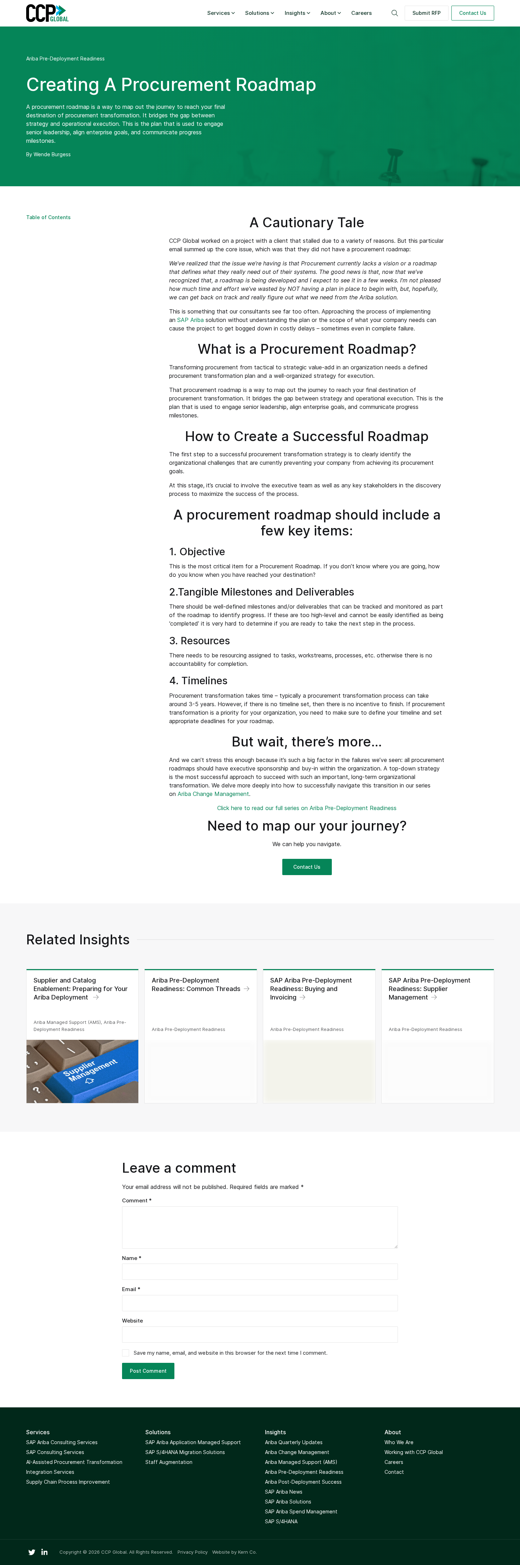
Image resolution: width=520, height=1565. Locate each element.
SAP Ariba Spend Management (301, 1511)
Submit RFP (426, 13)
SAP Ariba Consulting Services (62, 1442)
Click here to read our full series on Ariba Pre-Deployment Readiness (307, 807)
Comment (137, 1200)
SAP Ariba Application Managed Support (193, 1442)
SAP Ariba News (283, 1492)
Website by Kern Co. (234, 1552)
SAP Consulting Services (55, 1452)
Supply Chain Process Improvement (68, 1482)
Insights (295, 13)
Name (131, 1258)
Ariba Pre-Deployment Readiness (65, 58)
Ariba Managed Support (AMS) (301, 1462)
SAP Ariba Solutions (288, 1502)
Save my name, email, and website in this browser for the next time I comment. (231, 1352)
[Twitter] (31, 1552)
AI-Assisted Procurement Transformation (74, 1462)
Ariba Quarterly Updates (294, 1442)
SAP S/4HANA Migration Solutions (185, 1452)
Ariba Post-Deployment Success (303, 1482)
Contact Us (472, 13)
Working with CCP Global (414, 1452)
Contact (394, 1472)
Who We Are (399, 1442)
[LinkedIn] (44, 1552)
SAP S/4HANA (281, 1521)
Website (132, 1320)
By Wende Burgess (48, 154)
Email (131, 1289)
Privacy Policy (193, 1552)
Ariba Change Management (213, 793)
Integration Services (50, 1472)
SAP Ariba (190, 319)
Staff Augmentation (168, 1462)
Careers (361, 13)
